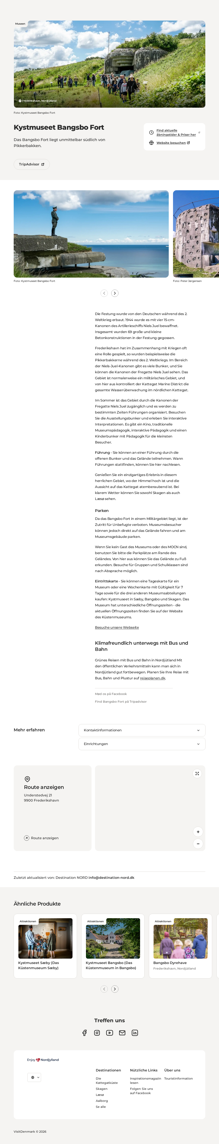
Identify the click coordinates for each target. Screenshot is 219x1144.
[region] (150, 808)
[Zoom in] (198, 832)
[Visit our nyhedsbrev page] (122, 1033)
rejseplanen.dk (152, 678)
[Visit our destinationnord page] (135, 1033)
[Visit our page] (97, 1033)
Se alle (101, 1107)
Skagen (102, 1089)
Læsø (100, 1095)
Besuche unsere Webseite (117, 627)
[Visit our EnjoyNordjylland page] (109, 1033)
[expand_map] (197, 773)
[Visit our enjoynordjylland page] (84, 1033)
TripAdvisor (29, 164)
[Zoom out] (198, 844)
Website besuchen (171, 143)
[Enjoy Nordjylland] (43, 1060)
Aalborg (102, 1101)
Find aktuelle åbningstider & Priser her (176, 132)
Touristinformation (178, 1078)
